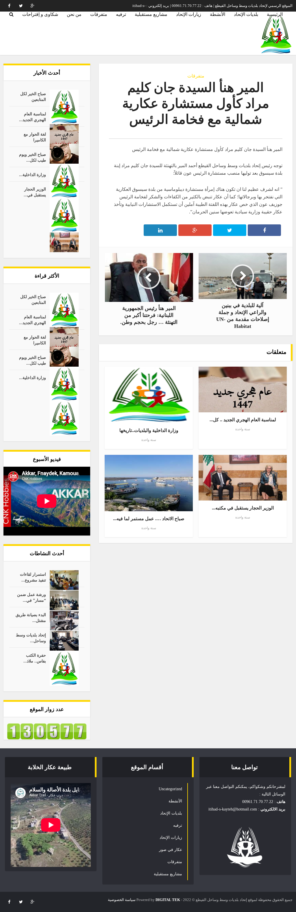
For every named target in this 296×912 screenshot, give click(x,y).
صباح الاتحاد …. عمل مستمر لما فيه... (148, 518)
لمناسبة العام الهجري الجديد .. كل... (243, 419)
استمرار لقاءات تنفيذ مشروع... (33, 577)
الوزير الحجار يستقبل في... (35, 192)
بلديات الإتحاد (246, 14)
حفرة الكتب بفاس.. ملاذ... (34, 658)
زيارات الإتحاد (188, 14)
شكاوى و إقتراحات (40, 14)
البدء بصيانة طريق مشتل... (31, 618)
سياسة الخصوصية (122, 900)
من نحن (74, 14)
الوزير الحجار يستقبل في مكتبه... (243, 507)
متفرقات (98, 14)
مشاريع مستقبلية (151, 14)
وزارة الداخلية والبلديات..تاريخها (148, 430)
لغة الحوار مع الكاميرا (35, 137)
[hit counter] (47, 731)
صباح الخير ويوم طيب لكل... (32, 157)
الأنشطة (217, 14)
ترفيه (121, 14)
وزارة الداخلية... (32, 175)
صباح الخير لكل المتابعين (33, 97)
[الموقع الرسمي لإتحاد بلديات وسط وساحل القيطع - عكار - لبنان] (276, 34)
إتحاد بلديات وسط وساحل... (31, 638)
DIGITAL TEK (168, 900)
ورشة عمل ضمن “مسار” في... (31, 597)
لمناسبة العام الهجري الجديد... (32, 117)
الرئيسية (275, 14)
